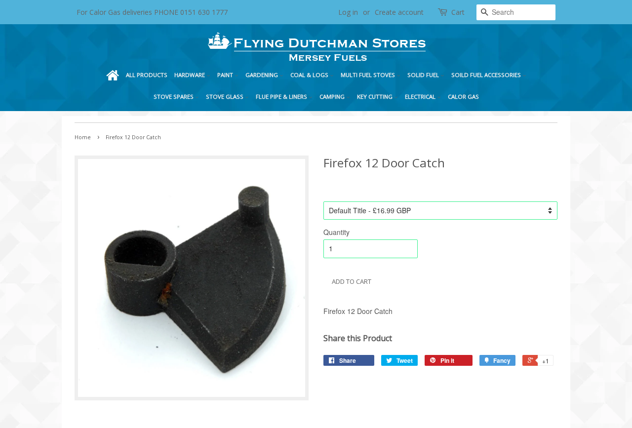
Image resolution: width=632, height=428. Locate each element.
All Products (146, 74)
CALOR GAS (463, 96)
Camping (332, 96)
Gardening (262, 74)
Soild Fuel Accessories (486, 74)
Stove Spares (174, 96)
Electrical (421, 96)
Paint (226, 74)
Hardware (190, 74)
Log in (348, 12)
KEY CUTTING (375, 96)
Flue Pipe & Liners (282, 96)
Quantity (336, 232)
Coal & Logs (310, 74)
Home (112, 75)
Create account (399, 12)
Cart (458, 12)
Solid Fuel (423, 74)
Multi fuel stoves (368, 74)
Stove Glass (225, 96)
